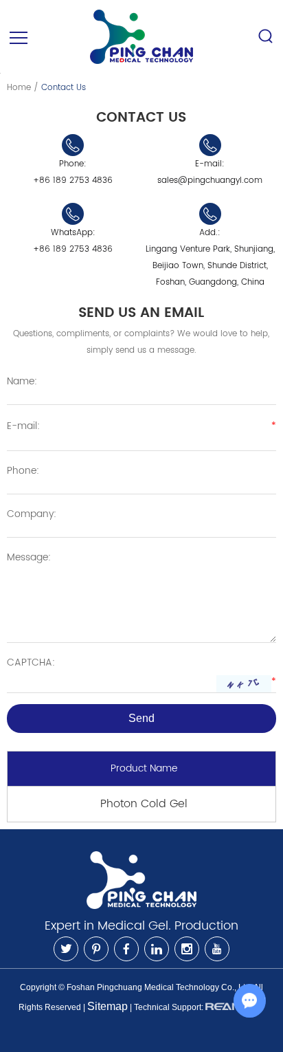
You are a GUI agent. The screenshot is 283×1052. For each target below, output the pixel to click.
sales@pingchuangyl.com (209, 180)
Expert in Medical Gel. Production (141, 926)
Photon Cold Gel (144, 804)
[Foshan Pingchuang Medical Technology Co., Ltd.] (141, 37)
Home (19, 87)
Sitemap (107, 1006)
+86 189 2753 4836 (73, 249)
